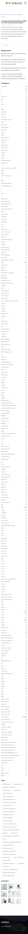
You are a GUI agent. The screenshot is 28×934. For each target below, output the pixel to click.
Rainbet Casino (5, 627)
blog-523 (3, 267)
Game (2, 380)
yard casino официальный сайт (10, 869)
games (3, 382)
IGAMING (3, 415)
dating (2, 347)
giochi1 (2, 392)
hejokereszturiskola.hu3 (7, 403)
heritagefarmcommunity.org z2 (9, 405)
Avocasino (3, 237)
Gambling (3, 377)
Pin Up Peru (4, 541)
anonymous (4, 221)
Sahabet (3, 655)
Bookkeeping (4, 278)
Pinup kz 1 (3, 586)
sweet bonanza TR (5, 712)
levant (2, 464)
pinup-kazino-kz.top (6, 594)
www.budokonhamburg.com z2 (9, 742)
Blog (2, 262)
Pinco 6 (3, 574)
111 (1, 94)
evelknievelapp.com (6, 362)
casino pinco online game (9, 808)
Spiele (2, 683)
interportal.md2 (5, 418)
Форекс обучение (5, 773)
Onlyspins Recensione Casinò (8, 525)
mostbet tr (4, 500)
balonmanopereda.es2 (7, 239)
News (2, 507)
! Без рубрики (4, 86)
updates (3, 724)
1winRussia (3, 130)
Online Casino (4, 520)
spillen (2, 696)
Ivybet (2, 431)
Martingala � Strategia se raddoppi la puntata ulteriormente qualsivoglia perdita (13, 69)
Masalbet (3, 469)
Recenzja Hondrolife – (6, 635)
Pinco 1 (2, 561)
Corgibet (3, 334)
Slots (2, 666)
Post (2, 612)
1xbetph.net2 (4, 163)
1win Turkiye (4, 124)
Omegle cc (4, 518)
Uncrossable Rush (5, 719)
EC (1, 354)
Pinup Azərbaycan (5, 581)
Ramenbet (3, 630)
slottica (3, 668)
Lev (2, 461)
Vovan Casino (4, 737)
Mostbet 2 (3, 487)
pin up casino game (7, 848)
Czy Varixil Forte (5, 341)
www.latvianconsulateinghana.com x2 (10, 755)
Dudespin (5, 833)
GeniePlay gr (4, 387)
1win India (3, 117)
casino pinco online (7, 805)
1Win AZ (3, 109)
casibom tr (3, 285)
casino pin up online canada (10, 824)
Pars (2, 530)
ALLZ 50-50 (3, 216)
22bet (2, 173)
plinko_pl (3, 607)
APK (2, 224)
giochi (2, 390)
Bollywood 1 (4, 270)
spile (2, 689)
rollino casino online (18, 857)
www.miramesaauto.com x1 (8, 757)
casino (2, 288)
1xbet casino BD (5, 137)
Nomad (3, 510)
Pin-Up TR (3, 551)
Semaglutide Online (6, 660)
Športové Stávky (5, 701)
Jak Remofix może (5, 436)
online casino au (5, 523)
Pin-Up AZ (3, 543)
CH (2, 318)
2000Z (2, 170)
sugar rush (3, 704)
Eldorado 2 (3, 359)
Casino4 (3, 311)
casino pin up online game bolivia (11, 830)
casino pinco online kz (8, 814)
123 (2, 99)
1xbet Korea (4, 140)
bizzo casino (4, 257)
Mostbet (3, 484)
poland (3, 609)
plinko (2, 604)
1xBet (2, 135)
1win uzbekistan (5, 127)
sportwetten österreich (8, 863)
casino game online (18, 784)
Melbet (3, 472)
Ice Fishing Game (5, 413)
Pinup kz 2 (3, 589)
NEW (2, 505)
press (2, 617)
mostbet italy (4, 495)
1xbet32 (3, 153)
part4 (2, 533)
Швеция (3, 775)
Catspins (3, 316)
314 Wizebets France (6, 183)
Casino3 (3, 308)
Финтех (2, 770)
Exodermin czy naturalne (7, 364)
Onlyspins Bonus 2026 (8, 845)
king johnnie (4, 451)
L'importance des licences (7, 454)
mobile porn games (6, 477)
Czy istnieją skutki (5, 339)
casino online (17, 790)
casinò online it (5, 298)
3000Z (2, 181)
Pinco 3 (3, 566)
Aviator (3, 227)
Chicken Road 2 (5, 324)
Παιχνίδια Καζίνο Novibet (7, 760)
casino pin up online (7, 821)
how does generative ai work (8, 408)
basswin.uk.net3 (5, 247)
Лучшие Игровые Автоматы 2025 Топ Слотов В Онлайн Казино (13, 21)
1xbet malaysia (4, 145)
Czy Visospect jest (5, 344)
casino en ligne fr (5, 290)
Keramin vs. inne (5, 449)
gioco (2, 395)
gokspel (3, 398)
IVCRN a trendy (4, 428)
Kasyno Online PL (5, 446)
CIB (2, 326)
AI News (3, 211)
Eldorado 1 (3, 357)
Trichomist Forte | (5, 714)
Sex (2, 663)
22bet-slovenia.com (6, 175)
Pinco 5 (3, 571)
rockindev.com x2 (5, 650)
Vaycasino (3, 729)
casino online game (7, 793)
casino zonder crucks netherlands (9, 301)
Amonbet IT (4, 219)
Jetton (2, 438)
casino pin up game (7, 817)
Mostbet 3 (3, 489)
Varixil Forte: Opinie (6, 727)
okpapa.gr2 (4, 512)
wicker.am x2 (4, 740)
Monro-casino (4, 482)
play (2, 602)
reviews (3, 645)
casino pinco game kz (8, 796)
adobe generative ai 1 (6, 209)
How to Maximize (5, 410)
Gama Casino (4, 375)
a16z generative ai (5, 201)
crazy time (3, 336)
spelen (2, 678)
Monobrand (4, 479)
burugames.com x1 (5, 280)
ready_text (4, 632)
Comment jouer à (5, 329)
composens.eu (5, 331)
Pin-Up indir (4, 546)
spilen (2, 691)
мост (2, 765)
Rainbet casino (6, 857)
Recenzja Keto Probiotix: (7, 638)
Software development (7, 673)
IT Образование (4, 426)
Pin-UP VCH (4, 556)
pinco (2, 558)
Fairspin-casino (5, 367)
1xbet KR (3, 142)
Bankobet (3, 242)
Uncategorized (5, 717)
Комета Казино (4, 763)
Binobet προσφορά (5, 255)
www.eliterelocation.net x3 (7, 750)
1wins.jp (3, 132)
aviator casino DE (5, 232)
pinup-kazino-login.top (6, 597)
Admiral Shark (4, 206)
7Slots (2, 193)
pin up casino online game (9, 854)
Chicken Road (4, 321)
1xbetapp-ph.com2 (6, 160)
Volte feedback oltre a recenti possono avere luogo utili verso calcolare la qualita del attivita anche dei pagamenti (13, 62)
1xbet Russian (4, 150)
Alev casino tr (4, 214)
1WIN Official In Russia (6, 119)
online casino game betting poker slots (12, 842)
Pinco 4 (3, 569)
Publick (2, 622)
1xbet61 (3, 158)
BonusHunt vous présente (7, 272)
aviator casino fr (5, 234)
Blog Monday (4, 265)
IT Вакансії (3, 423)
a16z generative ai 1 (6, 204)
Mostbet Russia (5, 497)
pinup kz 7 (3, 592)
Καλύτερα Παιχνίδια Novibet (9, 872)
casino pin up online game (9, 827)
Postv (2, 615)
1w (1, 107)
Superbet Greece (5, 706)
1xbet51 (3, 155)
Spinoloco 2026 (5, 699)
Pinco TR (3, 576)
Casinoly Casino (7, 790)
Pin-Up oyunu (4, 548)
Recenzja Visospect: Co (7, 640)
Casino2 (3, 306)
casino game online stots (9, 787)
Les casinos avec (5, 456)
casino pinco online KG (8, 811)
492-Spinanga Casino (6, 186)
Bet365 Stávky (6, 784)
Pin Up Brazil (4, 538)
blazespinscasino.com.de (7, 260)
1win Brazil (3, 114)
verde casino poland (6, 735)
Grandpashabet (5, 400)
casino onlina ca (5, 293)
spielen (3, 686)
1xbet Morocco (4, 147)
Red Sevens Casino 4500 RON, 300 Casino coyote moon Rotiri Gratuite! (13, 55)
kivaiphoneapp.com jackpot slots (11, 836)
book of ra (3, 275)
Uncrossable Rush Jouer (7, 722)
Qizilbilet (3, 625)
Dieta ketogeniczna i (6, 352)
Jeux (2, 444)
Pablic (2, 528)
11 (1, 91)
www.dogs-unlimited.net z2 (8, 745)
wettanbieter (6, 866)
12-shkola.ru (4, 96)
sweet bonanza (5, 709)
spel (2, 676)
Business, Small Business (7, 283)
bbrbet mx (3, 252)
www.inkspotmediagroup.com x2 (9, 752)
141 (1, 101)
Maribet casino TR (5, 466)
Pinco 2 (3, 563)
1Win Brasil (3, 112)
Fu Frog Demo (4, 372)
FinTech (3, 369)
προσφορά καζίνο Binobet (8, 875)
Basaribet (3, 244)
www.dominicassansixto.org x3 (8, 747)
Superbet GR (21, 863)
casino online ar (5, 295)
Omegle (3, 515)
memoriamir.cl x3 (5, 474)
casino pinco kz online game (10, 802)
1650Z (2, 104)
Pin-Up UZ (3, 553)
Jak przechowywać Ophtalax (8, 433)
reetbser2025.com (5, 643)
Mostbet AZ (4, 492)
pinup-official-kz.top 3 (6, 599)
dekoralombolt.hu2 (6, 349)
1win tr (2, 122)
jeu (2, 441)
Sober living (4, 671)
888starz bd (4, 198)
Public (2, 620)
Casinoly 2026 (4, 313)
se (1, 658)
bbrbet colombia (5, 250)
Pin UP (2, 535)
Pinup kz (3, 584)
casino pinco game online (9, 799)
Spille (2, 694)
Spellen (3, 681)
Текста (2, 768)
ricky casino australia (6, 648)
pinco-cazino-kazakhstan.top (8, 579)
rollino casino (4, 653)
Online (4, 839)
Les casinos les (4, 459)
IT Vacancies (4, 421)
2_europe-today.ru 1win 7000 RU (9, 168)
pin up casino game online (9, 851)
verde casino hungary (6, 732)
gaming (3, 385)
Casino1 (3, 303)
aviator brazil (4, 229)
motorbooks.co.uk (5, 502)
